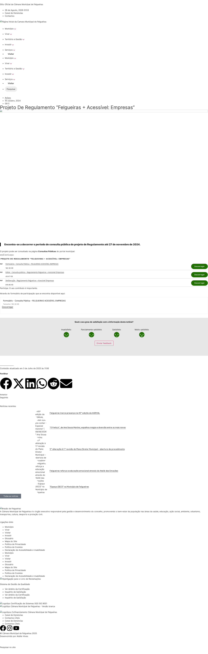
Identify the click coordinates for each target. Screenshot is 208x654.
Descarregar (199, 266)
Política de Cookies (14, 547)
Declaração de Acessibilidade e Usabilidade (25, 550)
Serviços (9, 50)
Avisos (8, 98)
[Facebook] (3, 628)
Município (9, 28)
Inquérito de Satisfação (15, 592)
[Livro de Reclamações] (20, 579)
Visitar (11, 54)
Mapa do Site (11, 541)
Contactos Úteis (12, 618)
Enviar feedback (104, 343)
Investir (8, 44)
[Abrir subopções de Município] (16, 28)
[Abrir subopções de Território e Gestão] (24, 39)
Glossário (9, 538)
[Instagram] (10, 628)
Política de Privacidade (15, 544)
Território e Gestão (13, 39)
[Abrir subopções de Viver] (12, 34)
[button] (6, 383)
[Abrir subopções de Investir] (14, 44)
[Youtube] (16, 628)
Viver (7, 34)
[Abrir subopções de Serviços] (15, 49)
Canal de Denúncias (14, 615)
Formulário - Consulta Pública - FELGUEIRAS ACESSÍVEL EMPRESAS (32, 264)
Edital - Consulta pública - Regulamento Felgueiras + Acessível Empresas (35, 272)
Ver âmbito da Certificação (17, 589)
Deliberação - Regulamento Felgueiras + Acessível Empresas (30, 280)
